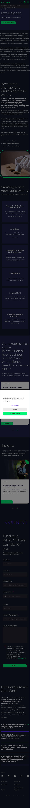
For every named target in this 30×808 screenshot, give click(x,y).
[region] (15, 404)
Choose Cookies (15, 405)
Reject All (15, 409)
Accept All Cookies (15, 413)
